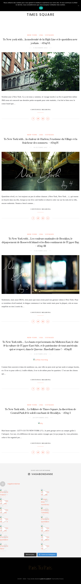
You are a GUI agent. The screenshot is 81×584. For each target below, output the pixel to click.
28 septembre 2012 (40, 418)
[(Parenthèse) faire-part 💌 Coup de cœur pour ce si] (4, 547)
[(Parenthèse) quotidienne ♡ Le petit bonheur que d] (4, 538)
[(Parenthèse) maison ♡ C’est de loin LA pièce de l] (4, 493)
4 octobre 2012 (40, 354)
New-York (32, 35)
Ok (41, 8)
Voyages (49, 35)
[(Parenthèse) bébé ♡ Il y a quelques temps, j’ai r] (4, 520)
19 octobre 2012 (40, 147)
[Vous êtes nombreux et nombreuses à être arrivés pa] (45, 502)
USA (41, 35)
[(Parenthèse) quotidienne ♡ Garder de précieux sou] (45, 529)
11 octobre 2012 (40, 251)
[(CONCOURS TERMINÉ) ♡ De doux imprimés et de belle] (45, 511)
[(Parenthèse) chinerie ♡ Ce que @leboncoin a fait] (4, 502)
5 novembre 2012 (40, 48)
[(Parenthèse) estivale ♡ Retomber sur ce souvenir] (45, 493)
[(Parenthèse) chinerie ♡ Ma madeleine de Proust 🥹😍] (4, 511)
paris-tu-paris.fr (45, 579)
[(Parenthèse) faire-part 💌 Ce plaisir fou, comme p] (45, 547)
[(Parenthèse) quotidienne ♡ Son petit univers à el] (45, 520)
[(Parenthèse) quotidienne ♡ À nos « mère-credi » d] (45, 538)
